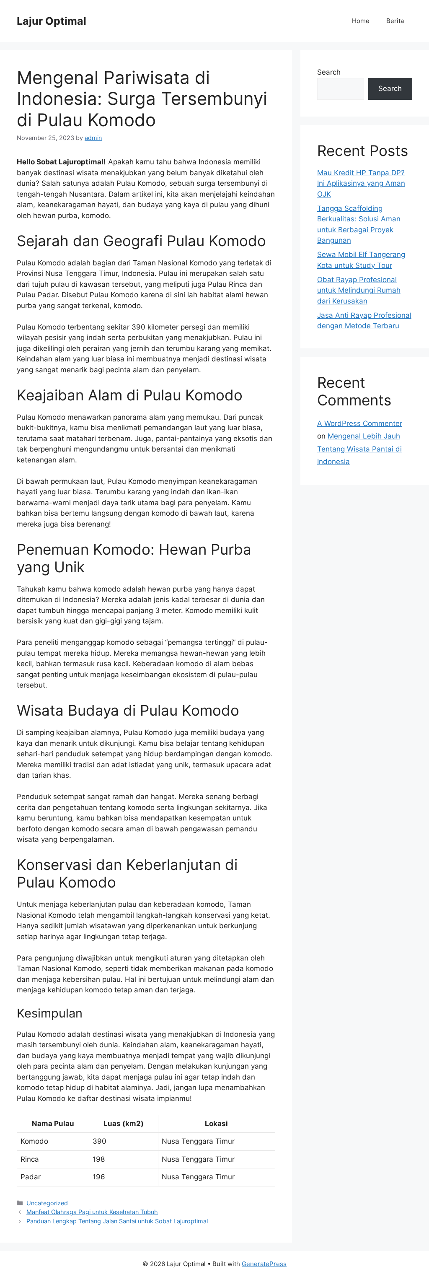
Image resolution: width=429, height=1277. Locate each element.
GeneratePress (264, 1264)
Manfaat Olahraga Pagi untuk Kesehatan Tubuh (92, 1211)
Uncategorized (47, 1203)
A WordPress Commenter (359, 423)
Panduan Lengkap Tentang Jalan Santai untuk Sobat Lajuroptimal (117, 1221)
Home (361, 21)
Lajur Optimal (51, 21)
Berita (395, 21)
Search (329, 72)
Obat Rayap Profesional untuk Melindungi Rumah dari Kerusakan (359, 290)
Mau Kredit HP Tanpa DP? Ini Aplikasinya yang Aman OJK (361, 183)
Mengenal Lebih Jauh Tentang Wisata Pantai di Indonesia (359, 449)
